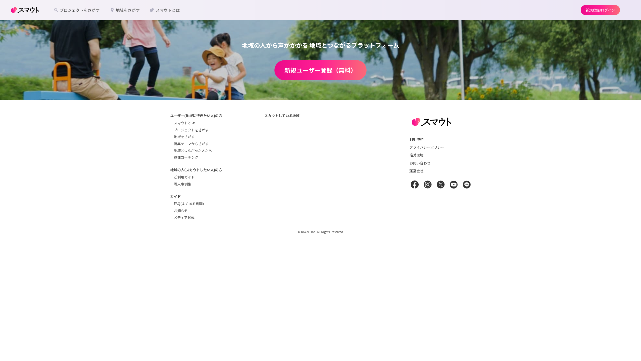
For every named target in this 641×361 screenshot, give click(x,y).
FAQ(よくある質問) (189, 203)
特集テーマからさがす (191, 143)
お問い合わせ (419, 162)
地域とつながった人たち (193, 150)
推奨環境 (416, 154)
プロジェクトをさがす (191, 129)
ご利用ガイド (184, 176)
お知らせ (181, 210)
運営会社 (416, 170)
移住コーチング (186, 157)
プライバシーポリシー (426, 147)
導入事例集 (182, 184)
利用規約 (416, 139)
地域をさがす (184, 136)
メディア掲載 (184, 217)
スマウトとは (184, 122)
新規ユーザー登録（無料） (320, 70)
